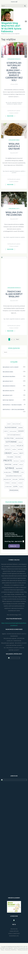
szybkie (9, 468)
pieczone (18, 457)
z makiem (20, 482)
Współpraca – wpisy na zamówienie (13, 409)
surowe (15, 464)
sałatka (22, 460)
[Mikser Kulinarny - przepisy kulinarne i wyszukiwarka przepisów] (14, 912)
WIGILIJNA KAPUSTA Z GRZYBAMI (14, 146)
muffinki (20, 449)
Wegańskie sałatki (8, 390)
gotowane (11, 442)
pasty (21, 453)
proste (7, 460)
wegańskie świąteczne (17, 102)
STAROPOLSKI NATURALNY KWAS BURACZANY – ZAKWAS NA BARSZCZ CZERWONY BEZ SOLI (14, 71)
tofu (22, 472)
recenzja (16, 461)
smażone (8, 464)
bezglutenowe (16, 423)
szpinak (21, 464)
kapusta (7, 171)
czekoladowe (13, 431)
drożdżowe (19, 438)
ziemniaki (14, 482)
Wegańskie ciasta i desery (11, 367)
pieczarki (10, 457)
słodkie (19, 468)
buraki (9, 102)
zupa (15, 486)
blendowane (11, 427)
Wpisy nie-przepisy (8, 400)
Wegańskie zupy (7, 395)
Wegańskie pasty (8, 381)
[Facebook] (16, 1)
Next (17, 339)
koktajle (13, 445)
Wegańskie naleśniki (9, 376)
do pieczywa (9, 438)
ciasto (6, 431)
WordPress (14, 949)
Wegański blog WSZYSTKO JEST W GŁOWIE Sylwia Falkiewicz (11, 27)
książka (14, 449)
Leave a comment (14, 113)
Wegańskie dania (8, 371)
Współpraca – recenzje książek (12, 404)
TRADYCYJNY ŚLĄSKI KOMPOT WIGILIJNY (14, 294)
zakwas (19, 104)
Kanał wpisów (14, 931)
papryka (16, 453)
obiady (8, 453)
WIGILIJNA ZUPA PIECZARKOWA (14, 213)
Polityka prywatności (23, 949)
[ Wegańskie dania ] (14, 140)
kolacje (20, 445)
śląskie (7, 237)
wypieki (21, 479)
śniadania (13, 490)
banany (9, 423)
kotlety (7, 449)
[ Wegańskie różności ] (14, 59)
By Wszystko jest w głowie (14, 110)
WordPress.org (14, 935)
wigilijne (15, 104)
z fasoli (7, 482)
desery (21, 431)
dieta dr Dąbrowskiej (13, 434)
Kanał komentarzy (14, 933)
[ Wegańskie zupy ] (14, 208)
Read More (10, 116)
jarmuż (20, 442)
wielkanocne (10, 104)
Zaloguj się (14, 929)
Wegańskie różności (9, 386)
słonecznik (7, 472)
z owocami (8, 486)
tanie (16, 472)
